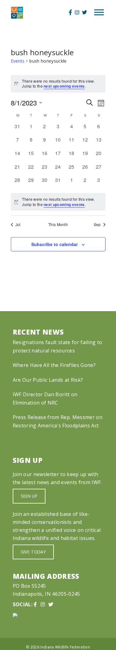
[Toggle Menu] (99, 12)
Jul (18, 224)
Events (18, 61)
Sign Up (29, 496)
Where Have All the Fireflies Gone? (54, 365)
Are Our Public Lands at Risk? (48, 379)
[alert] (58, 202)
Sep (97, 224)
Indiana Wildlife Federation (65, 647)
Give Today (33, 552)
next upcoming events (64, 86)
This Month (58, 224)
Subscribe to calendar (54, 244)
